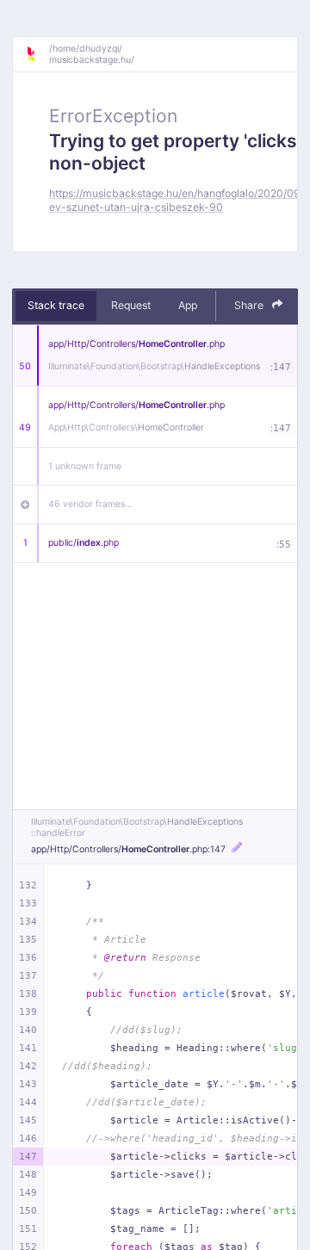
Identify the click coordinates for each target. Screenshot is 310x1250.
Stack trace (56, 305)
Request (131, 305)
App (187, 305)
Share (250, 305)
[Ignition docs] (37, 54)
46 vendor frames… (90, 504)
